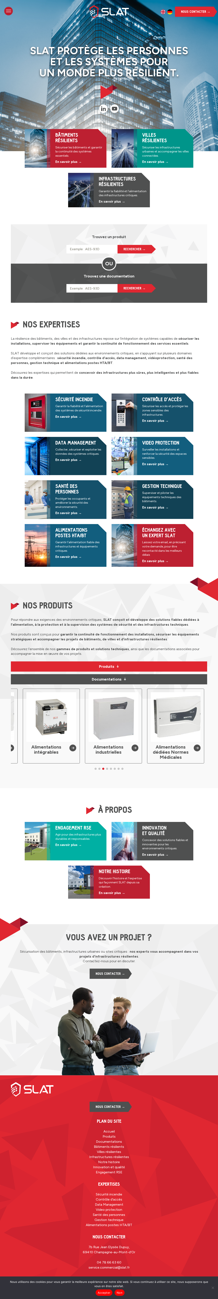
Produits (109, 666)
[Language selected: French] (166, 11)
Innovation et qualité (109, 1167)
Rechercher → (134, 249)
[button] (96, 769)
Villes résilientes (109, 1152)
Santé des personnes (109, 1215)
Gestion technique (109, 1220)
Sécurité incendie (109, 1194)
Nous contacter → (195, 11)
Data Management (109, 1204)
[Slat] (109, 11)
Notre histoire (109, 1162)
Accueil (109, 1131)
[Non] (213, 1288)
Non (119, 1292)
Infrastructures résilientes (109, 1157)
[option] (163, 11)
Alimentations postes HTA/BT (109, 1225)
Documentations (109, 679)
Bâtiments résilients (109, 1147)
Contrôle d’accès (109, 1199)
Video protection (109, 1210)
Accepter (104, 1292)
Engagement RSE (109, 1172)
